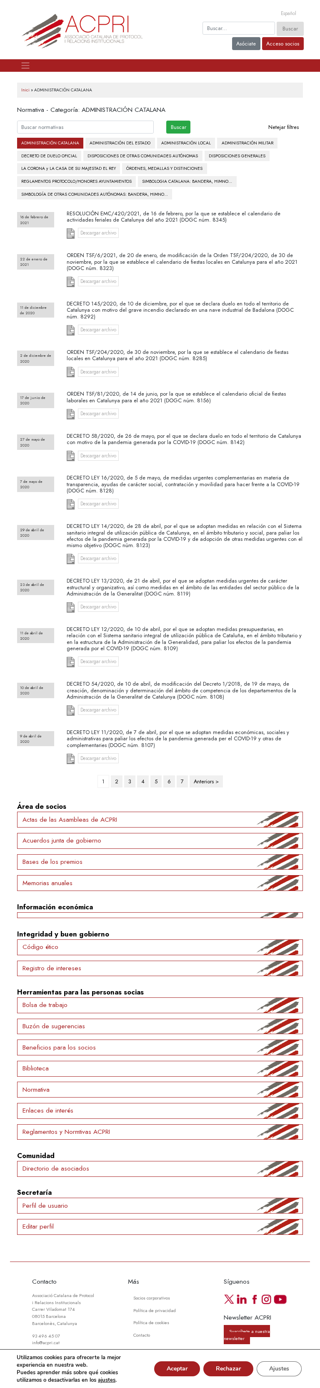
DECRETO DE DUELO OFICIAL (49, 156)
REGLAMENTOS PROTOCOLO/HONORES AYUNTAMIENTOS (76, 181)
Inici (25, 90)
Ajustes (279, 1369)
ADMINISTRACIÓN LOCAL (186, 143)
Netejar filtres (283, 127)
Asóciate (246, 44)
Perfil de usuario (45, 1205)
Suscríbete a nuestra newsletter (247, 1334)
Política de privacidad (154, 1310)
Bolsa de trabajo (45, 1004)
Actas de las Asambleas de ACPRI (69, 819)
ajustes (106, 1380)
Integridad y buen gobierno (63, 934)
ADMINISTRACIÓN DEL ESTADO (120, 143)
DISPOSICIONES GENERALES (237, 156)
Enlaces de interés (47, 1110)
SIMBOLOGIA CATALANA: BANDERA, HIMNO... (187, 181)
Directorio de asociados (55, 1168)
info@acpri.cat (46, 1342)
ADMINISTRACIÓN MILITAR (247, 143)
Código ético (40, 946)
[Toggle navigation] (25, 65)
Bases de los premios (52, 861)
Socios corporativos (151, 1298)
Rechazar (228, 1369)
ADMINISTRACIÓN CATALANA (50, 143)
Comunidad (36, 1156)
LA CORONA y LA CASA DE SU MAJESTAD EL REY (68, 168)
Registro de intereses (51, 968)
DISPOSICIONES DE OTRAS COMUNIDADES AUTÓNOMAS (143, 156)
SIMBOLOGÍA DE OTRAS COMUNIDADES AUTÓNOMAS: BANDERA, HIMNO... (94, 194)
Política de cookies (151, 1322)
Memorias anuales (47, 883)
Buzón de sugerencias (53, 1026)
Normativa (36, 1089)
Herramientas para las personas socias (80, 992)
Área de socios (41, 806)
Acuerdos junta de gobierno (61, 840)
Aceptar (177, 1369)
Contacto (141, 1335)
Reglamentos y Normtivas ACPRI (66, 1131)
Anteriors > (206, 781)
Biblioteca (35, 1068)
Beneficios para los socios (59, 1047)
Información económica (55, 907)
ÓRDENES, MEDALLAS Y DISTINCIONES (164, 168)
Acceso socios (282, 44)
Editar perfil (38, 1226)
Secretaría (34, 1192)
